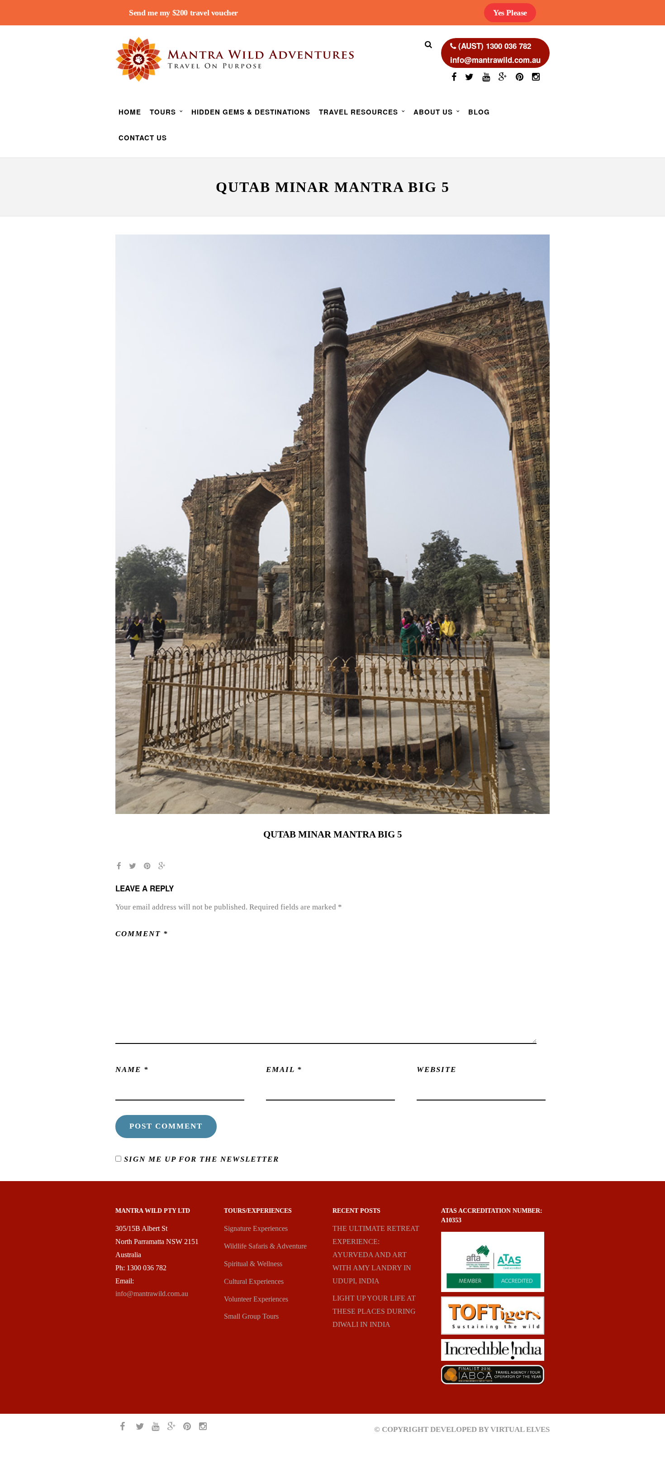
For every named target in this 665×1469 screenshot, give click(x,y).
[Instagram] (536, 78)
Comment (141, 933)
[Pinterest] (519, 78)
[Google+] (503, 78)
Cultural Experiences (254, 1281)
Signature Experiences (256, 1228)
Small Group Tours (251, 1316)
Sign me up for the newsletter (200, 1159)
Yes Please (510, 12)
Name (132, 1069)
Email (284, 1069)
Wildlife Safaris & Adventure (265, 1246)
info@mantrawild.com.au (151, 1293)
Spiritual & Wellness (253, 1264)
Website (436, 1069)
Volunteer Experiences (256, 1299)
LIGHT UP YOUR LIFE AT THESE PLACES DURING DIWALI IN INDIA (374, 1311)
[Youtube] (486, 78)
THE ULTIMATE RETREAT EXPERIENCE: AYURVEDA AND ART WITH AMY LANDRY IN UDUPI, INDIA (375, 1254)
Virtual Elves (520, 1429)
